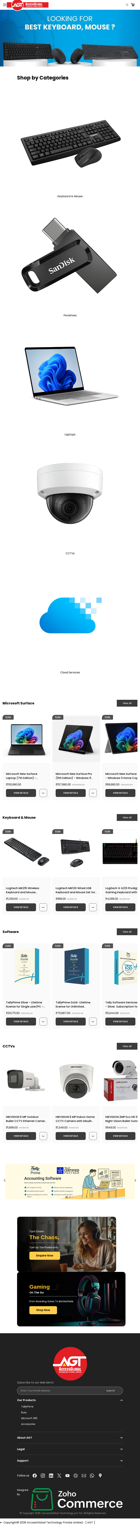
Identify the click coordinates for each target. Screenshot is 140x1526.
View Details (21, 792)
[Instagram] (43, 1476)
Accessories (28, 1424)
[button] (17, 57)
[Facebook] (35, 1476)
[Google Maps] (100, 1476)
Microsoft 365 (29, 1418)
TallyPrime (27, 1406)
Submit (110, 1390)
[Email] (84, 1476)
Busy (24, 1412)
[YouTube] (67, 1476)
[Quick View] (43, 793)
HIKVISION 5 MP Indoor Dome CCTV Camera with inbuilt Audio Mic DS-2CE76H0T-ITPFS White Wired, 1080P (75, 1123)
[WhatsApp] (92, 1476)
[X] (59, 1476)
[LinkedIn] (51, 1476)
